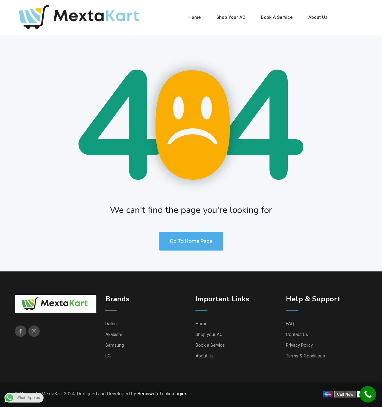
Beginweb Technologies (162, 394)
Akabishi (113, 334)
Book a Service (277, 17)
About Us (317, 17)
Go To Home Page (191, 241)
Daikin (111, 323)
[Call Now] (368, 394)
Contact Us (297, 334)
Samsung (114, 345)
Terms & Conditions (305, 356)
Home (194, 17)
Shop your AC (230, 17)
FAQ (290, 323)
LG (108, 356)
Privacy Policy (299, 345)
